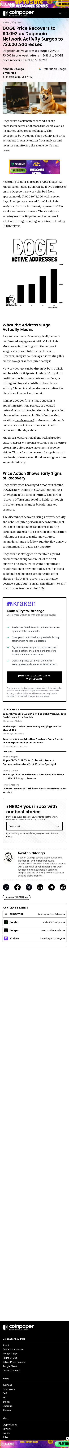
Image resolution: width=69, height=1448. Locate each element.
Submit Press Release (14, 1362)
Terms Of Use (10, 1357)
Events (6, 1433)
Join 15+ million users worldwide (34, 677)
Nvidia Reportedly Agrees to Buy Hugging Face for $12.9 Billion (32, 728)
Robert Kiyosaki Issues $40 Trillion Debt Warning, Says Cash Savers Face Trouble (34, 715)
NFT (5, 1397)
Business (7, 1384)
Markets (15, 784)
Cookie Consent (11, 1370)
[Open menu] (65, 13)
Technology (9, 1389)
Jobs (5, 1437)
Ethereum (8, 1406)
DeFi (5, 1393)
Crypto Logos (10, 1424)
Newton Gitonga (13, 69)
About (6, 1345)
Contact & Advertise (13, 1349)
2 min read (9, 73)
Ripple (14, 756)
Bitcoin (6, 1401)
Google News (10, 1366)
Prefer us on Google (54, 69)
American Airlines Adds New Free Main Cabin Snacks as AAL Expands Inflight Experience (33, 741)
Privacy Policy (10, 1353)
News (6, 22)
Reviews (7, 1428)
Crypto (16, 22)
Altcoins (7, 1410)
